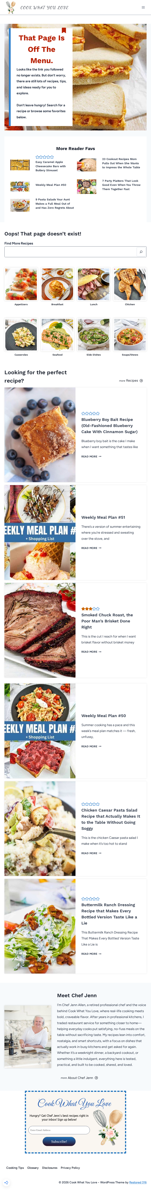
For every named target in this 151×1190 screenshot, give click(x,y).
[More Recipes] (112, 376)
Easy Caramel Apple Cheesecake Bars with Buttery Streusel (51, 166)
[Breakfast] (57, 287)
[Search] (141, 251)
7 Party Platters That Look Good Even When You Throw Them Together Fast (121, 185)
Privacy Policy (70, 1168)
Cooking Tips (15, 1168)
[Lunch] (93, 287)
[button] (37, 157)
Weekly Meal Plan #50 (51, 185)
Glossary (33, 1168)
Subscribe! (59, 1141)
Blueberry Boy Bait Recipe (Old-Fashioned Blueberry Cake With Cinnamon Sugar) (109, 425)
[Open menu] (143, 7)
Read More (90, 456)
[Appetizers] (21, 287)
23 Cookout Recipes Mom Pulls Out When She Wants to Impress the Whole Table (121, 163)
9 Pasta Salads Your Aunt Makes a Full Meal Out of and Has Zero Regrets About (55, 203)
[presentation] (20, 165)
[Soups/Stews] (130, 337)
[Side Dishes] (93, 337)
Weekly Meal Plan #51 (103, 517)
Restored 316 (138, 1182)
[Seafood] (57, 337)
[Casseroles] (21, 337)
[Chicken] (130, 287)
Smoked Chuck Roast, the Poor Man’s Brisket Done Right (107, 621)
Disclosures (49, 1168)
